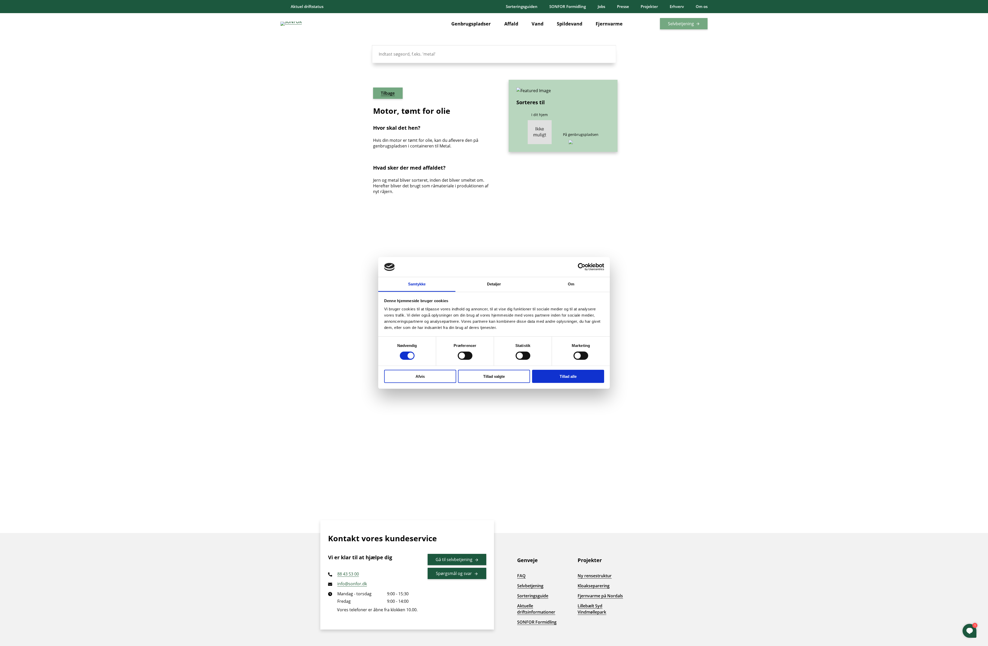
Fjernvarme (609, 24)
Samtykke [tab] (417, 284)
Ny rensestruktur (595, 576)
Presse (623, 6)
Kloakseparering (594, 586)
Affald (511, 24)
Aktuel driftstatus (307, 6)
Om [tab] (571, 284)
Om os (702, 6)
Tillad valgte (494, 376)
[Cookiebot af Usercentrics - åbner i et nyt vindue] (581, 267)
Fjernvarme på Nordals (600, 596)
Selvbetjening (681, 24)
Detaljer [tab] (494, 284)
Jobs (601, 6)
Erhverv (677, 6)
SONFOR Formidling (567, 6)
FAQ (521, 576)
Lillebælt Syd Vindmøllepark (592, 609)
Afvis (420, 376)
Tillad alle (568, 376)
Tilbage (388, 93)
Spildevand (569, 24)
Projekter (649, 6)
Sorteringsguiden (521, 6)
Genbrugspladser (471, 24)
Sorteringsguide (532, 596)
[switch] (465, 356)
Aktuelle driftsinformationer (536, 609)
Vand (537, 24)
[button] (644, 24)
